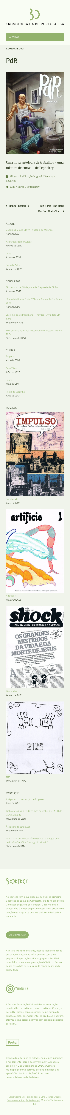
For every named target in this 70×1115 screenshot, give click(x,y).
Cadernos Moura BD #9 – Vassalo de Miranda (29, 229)
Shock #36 (11, 691)
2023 (12, 186)
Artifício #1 (11, 595)
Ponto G (10, 380)
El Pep (21, 186)
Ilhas (8, 253)
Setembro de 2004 (16, 338)
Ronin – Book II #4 (19, 205)
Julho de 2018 (12, 395)
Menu (15, 37)
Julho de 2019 (13, 372)
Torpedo (10, 356)
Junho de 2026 (13, 257)
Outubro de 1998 (14, 322)
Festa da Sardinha (15, 391)
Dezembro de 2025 (16, 781)
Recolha (48, 176)
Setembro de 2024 (15, 846)
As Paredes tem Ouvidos (19, 241)
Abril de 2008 (13, 306)
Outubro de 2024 (14, 830)
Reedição (11, 180)
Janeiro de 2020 (14, 245)
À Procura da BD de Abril (18, 826)
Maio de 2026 (13, 503)
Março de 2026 (13, 599)
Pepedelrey (33, 186)
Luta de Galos (13, 265)
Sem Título (11, 368)
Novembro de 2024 (16, 818)
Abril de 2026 (13, 360)
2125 (8, 777)
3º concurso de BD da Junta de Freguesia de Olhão (32, 287)
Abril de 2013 (12, 233)
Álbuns (14, 176)
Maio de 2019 (13, 383)
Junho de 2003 (13, 291)
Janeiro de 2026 (14, 695)
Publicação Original (31, 176)
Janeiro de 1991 (13, 269)
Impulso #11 (12, 499)
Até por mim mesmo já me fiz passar (25, 799)
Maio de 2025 (13, 803)
